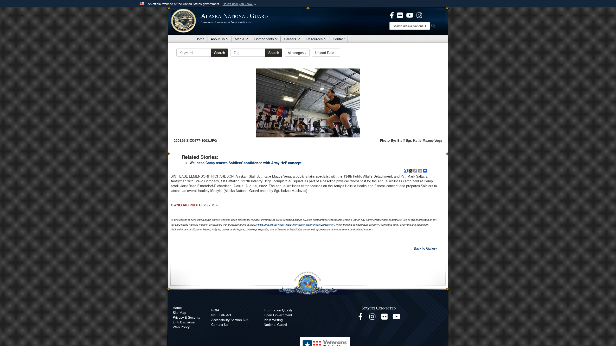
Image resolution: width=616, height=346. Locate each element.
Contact (339, 39)
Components (264, 39)
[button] (240, 3)
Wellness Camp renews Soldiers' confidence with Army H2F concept (246, 162)
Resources (314, 39)
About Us (218, 39)
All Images (296, 52)
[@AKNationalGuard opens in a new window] (419, 14)
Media (239, 39)
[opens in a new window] (392, 14)
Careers (290, 39)
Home (200, 39)
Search (219, 52)
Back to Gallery (425, 248)
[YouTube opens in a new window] (397, 318)
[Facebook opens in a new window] (360, 318)
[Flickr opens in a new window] (385, 318)
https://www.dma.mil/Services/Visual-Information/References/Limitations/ (292, 224)
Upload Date (325, 52)
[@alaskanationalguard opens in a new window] (372, 318)
